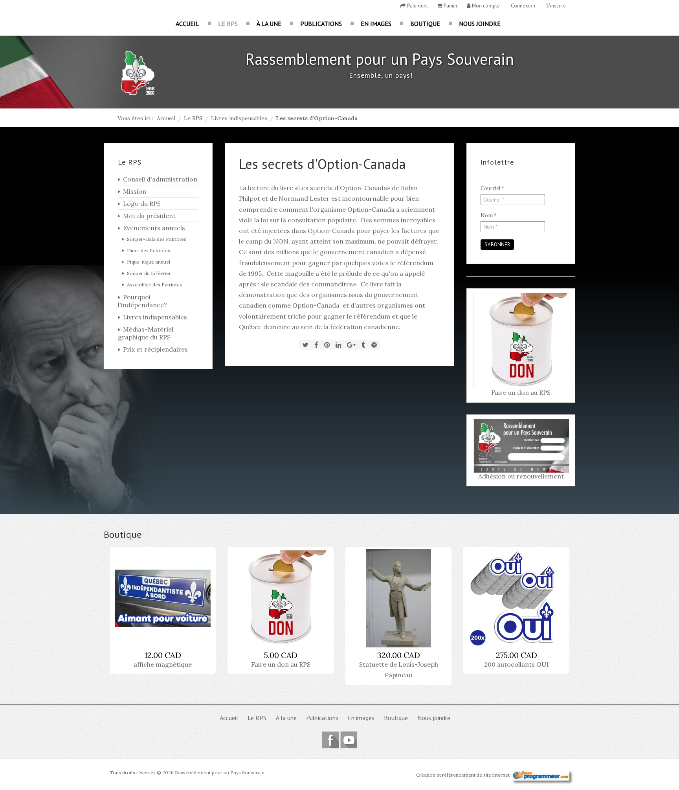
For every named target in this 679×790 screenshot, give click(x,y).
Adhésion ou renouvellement (521, 476)
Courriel (492, 188)
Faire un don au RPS (521, 392)
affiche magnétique (163, 664)
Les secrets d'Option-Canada (322, 164)
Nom (489, 215)
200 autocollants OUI (516, 664)
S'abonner (497, 244)
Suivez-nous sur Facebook (330, 739)
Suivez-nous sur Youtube (348, 739)
